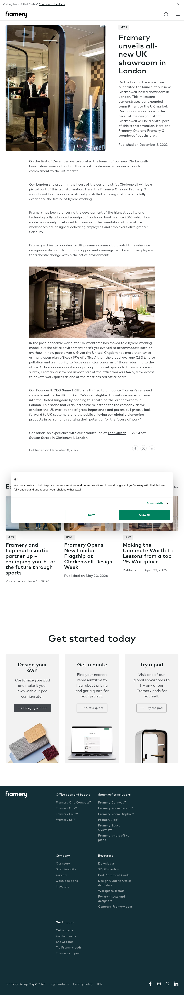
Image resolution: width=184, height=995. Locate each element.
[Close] (178, 4)
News (124, 27)
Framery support (68, 953)
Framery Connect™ (112, 802)
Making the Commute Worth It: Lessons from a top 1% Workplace (148, 554)
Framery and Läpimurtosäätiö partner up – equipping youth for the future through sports (31, 559)
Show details (155, 503)
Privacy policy (83, 984)
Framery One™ (66, 808)
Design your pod (35, 708)
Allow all (144, 514)
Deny (91, 514)
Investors (62, 886)
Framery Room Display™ (116, 814)
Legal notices (59, 984)
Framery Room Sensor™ (115, 808)
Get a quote (95, 708)
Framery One (110, 189)
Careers (61, 875)
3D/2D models (108, 869)
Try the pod (154, 708)
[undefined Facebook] (135, 448)
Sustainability (66, 869)
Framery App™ (108, 820)
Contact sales (66, 936)
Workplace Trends (111, 891)
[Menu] (177, 14)
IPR (99, 984)
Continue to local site (52, 4)
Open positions (67, 881)
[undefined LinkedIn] (152, 448)
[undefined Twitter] (143, 448)
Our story (63, 863)
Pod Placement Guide (113, 875)
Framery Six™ (66, 820)
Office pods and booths (73, 794)
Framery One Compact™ (73, 802)
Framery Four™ (67, 814)
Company (63, 855)
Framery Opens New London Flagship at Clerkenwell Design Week (88, 556)
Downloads (106, 863)
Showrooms (64, 942)
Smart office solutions (114, 794)
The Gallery (117, 433)
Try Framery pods (69, 947)
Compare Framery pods (115, 906)
